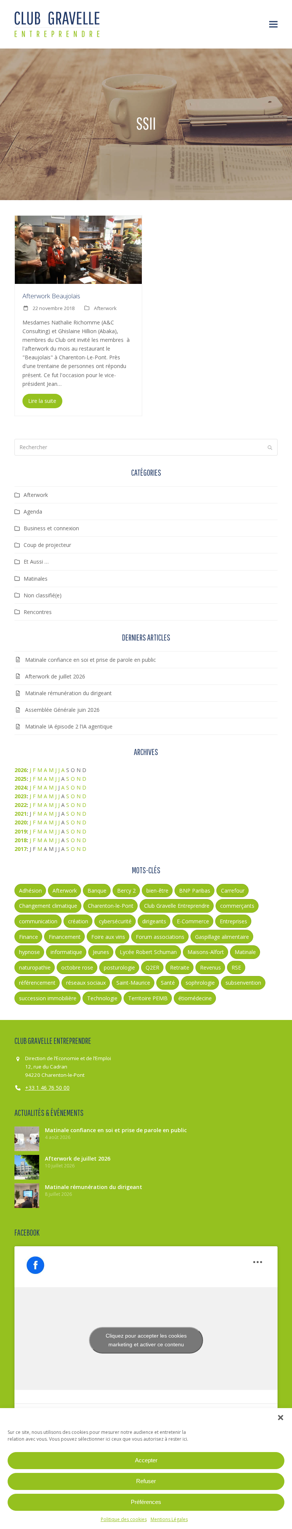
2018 (20, 840)
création (78, 921)
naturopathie (35, 967)
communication (38, 921)
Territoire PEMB (148, 998)
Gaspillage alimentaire (222, 936)
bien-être (157, 890)
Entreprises (233, 921)
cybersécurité (115, 921)
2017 (20, 848)
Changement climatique (48, 905)
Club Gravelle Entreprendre (176, 905)
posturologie (119, 967)
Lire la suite (42, 400)
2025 (20, 778)
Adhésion (30, 890)
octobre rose (77, 967)
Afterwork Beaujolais (51, 295)
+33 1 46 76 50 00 (47, 1087)
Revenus (210, 967)
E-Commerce (193, 921)
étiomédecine (195, 998)
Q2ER (152, 967)
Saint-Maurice (133, 982)
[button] (280, 1417)
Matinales (36, 578)
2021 (20, 813)
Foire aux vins (108, 936)
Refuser (146, 1481)
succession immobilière (47, 998)
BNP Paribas (194, 890)
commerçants (237, 905)
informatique (66, 952)
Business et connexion (51, 528)
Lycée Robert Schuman (148, 952)
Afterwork (105, 308)
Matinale (245, 952)
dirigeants (154, 921)
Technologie (102, 998)
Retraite (179, 967)
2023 (20, 796)
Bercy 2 (126, 890)
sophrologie (200, 982)
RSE (236, 967)
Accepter (146, 1460)
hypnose (29, 952)
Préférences (146, 1502)
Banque (96, 890)
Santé (168, 982)
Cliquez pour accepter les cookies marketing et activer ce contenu (146, 1340)
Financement (65, 936)
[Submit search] (270, 447)
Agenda (33, 511)
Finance (28, 936)
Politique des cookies (124, 1519)
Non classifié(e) (43, 595)
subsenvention (243, 982)
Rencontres (38, 612)
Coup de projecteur (47, 544)
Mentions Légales (169, 1519)
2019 (20, 831)
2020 (20, 822)
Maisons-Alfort (205, 952)
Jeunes (101, 952)
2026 (20, 770)
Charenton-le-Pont (110, 905)
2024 (20, 787)
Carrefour (232, 890)
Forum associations (160, 936)
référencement (37, 982)
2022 (20, 804)
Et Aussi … (36, 561)
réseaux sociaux (86, 982)
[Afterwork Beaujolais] (78, 249)
